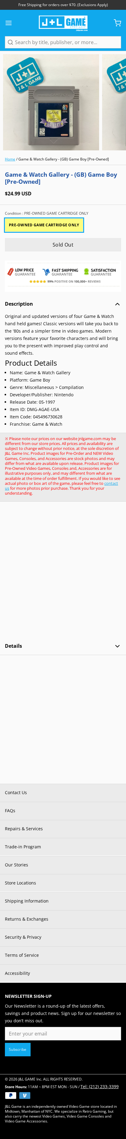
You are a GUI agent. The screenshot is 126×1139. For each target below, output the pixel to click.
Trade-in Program (23, 847)
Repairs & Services (24, 829)
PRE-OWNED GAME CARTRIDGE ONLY (44, 225)
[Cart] (115, 23)
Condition (46, 213)
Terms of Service (22, 955)
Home (10, 159)
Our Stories (16, 865)
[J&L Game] (63, 23)
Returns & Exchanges (26, 919)
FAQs (10, 810)
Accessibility (17, 973)
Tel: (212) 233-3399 (99, 1086)
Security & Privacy (23, 937)
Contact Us (16, 792)
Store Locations (20, 883)
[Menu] (11, 23)
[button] (63, 244)
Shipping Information (27, 901)
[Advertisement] (63, 572)
